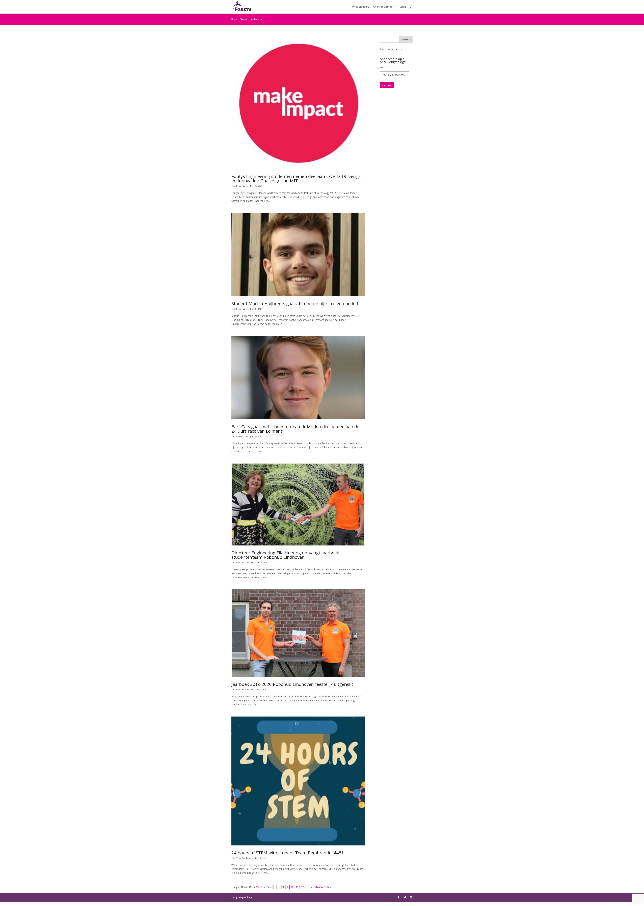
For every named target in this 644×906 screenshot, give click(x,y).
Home (234, 19)
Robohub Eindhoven (245, 562)
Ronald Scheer (242, 186)
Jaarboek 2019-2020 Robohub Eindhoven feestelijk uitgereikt (292, 684)
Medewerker (257, 19)
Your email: (386, 67)
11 (297, 887)
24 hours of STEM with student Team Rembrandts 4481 (287, 853)
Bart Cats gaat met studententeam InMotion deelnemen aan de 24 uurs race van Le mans (295, 429)
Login (402, 7)
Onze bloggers (360, 7)
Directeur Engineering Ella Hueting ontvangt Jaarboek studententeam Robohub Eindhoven (285, 555)
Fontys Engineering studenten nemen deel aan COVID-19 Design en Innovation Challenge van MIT (296, 178)
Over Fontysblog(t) (384, 7)
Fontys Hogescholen (242, 897)
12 (302, 887)
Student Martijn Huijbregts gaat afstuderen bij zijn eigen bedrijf (294, 303)
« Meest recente (263, 887)
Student (244, 19)
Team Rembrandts (244, 858)
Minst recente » (323, 887)
